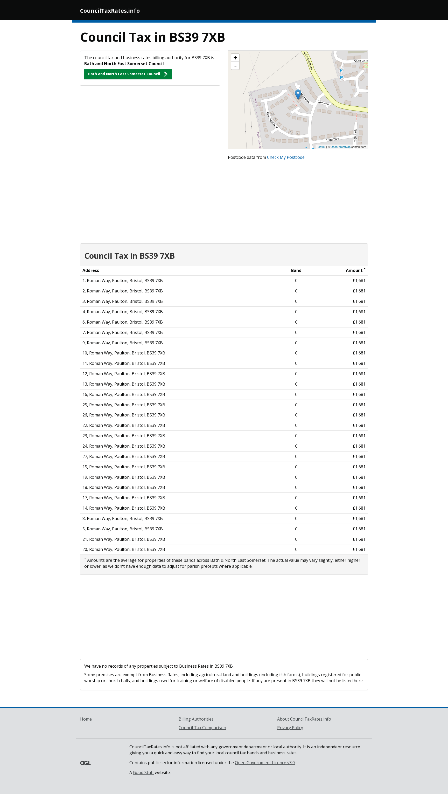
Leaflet (321, 147)
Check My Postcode (286, 157)
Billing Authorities (196, 719)
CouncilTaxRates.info (110, 10)
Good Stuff (143, 772)
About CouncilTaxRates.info (304, 719)
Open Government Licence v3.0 (265, 762)
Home (86, 719)
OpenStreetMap (341, 147)
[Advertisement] (224, 200)
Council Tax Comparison (202, 727)
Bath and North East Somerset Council (124, 73)
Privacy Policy (290, 727)
